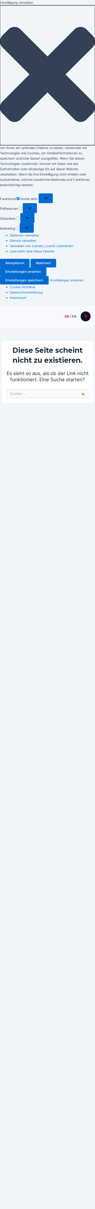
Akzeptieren (14, 263)
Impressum (18, 298)
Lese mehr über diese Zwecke (32, 251)
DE (67, 316)
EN (74, 316)
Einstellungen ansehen (23, 272)
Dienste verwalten (23, 241)
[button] (47, 75)
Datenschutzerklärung (26, 292)
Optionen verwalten (24, 235)
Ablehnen (43, 263)
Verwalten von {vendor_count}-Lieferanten (41, 246)
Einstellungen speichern (24, 280)
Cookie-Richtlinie (22, 287)
